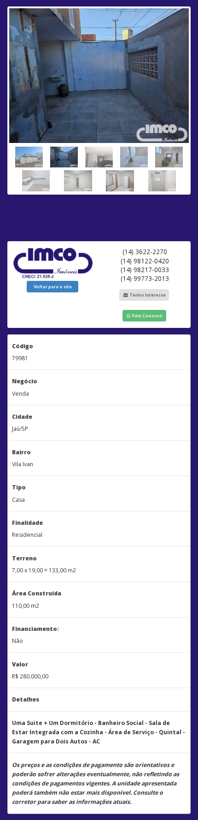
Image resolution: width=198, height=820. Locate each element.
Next (182, 98)
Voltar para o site (53, 286)
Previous (16, 98)
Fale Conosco (147, 315)
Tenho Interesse (147, 294)
